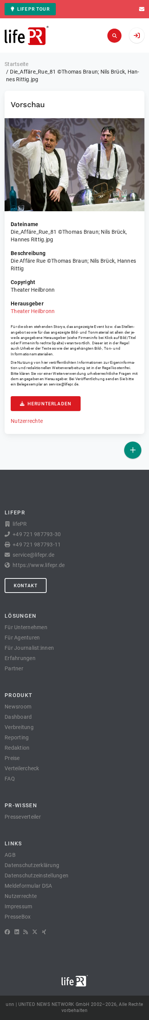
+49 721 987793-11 (37, 544)
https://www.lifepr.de (39, 565)
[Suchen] (114, 36)
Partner (14, 668)
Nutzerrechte (27, 421)
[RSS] (25, 932)
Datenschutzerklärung (32, 865)
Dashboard (18, 717)
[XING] (44, 932)
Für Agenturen (22, 637)
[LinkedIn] (17, 932)
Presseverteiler (23, 817)
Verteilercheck (22, 768)
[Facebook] (7, 932)
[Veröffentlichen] (132, 450)
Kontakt (25, 585)
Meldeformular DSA (28, 886)
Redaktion (17, 748)
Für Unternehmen (26, 627)
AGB (10, 855)
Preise (12, 758)
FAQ (10, 779)
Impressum (18, 906)
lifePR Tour (33, 9)
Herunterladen (49, 403)
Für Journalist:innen (29, 648)
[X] (34, 932)
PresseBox (18, 917)
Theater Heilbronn (33, 311)
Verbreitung (19, 727)
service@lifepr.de (64, 384)
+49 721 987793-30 (37, 534)
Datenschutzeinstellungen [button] (36, 875)
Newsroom (18, 707)
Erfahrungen (20, 658)
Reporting (17, 737)
